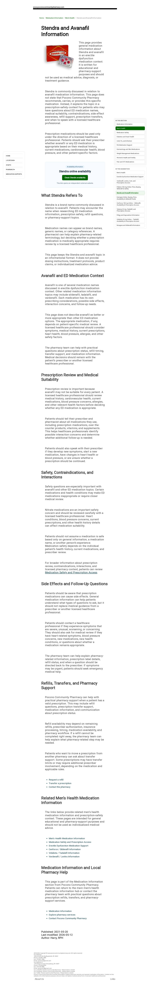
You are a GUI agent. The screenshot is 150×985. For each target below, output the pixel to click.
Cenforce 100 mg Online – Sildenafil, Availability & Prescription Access (129, 204)
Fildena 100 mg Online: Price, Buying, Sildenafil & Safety (129, 188)
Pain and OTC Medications (125, 162)
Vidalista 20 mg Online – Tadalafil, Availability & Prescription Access (128, 220)
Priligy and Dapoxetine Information (128, 215)
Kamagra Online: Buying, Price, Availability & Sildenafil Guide (127, 198)
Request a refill (56, 779)
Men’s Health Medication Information (67, 838)
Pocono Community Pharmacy (51, 970)
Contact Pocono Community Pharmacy (68, 918)
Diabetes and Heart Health (125, 137)
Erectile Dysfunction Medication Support (68, 845)
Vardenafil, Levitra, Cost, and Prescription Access (126, 182)
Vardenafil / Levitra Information (64, 856)
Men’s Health (70, 18)
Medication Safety (123, 132)
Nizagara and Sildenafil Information (128, 225)
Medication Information (54, 18)
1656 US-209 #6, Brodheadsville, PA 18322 (46, 956)
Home (41, 18)
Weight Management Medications (128, 153)
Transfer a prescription (60, 783)
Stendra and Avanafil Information (128, 193)
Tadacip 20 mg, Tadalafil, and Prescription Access (126, 210)
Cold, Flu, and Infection (124, 141)
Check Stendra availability (75, 178)
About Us (39, 979)
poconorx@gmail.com (44, 961)
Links (112, 979)
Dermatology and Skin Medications (128, 149)
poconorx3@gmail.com (45, 968)
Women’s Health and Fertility (126, 158)
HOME (8, 156)
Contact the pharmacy (59, 787)
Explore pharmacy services (62, 914)
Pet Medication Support (124, 145)
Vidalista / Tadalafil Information (64, 853)
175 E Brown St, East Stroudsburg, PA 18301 (46, 964)
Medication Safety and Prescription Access (71, 572)
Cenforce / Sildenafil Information (65, 849)
